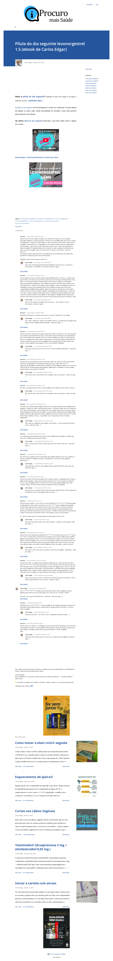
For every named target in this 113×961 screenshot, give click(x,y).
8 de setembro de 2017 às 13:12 (43, 547)
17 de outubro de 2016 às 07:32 (43, 346)
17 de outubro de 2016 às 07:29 (36, 331)
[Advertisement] (45, 83)
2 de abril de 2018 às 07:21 (41, 612)
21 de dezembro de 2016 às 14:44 (36, 454)
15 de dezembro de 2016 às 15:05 (43, 421)
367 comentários (28, 873)
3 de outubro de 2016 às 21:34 (35, 236)
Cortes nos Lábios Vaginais (35, 811)
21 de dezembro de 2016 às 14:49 (43, 463)
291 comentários (28, 800)
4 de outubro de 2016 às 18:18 (42, 300)
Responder (24, 271)
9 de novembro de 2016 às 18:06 (43, 391)
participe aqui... (36, 100)
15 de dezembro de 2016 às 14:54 (36, 404)
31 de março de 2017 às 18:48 (42, 488)
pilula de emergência (90, 85)
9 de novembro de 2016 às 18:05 (43, 372)
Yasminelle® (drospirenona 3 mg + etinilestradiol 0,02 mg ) (41, 847)
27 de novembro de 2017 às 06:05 (43, 575)
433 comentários (28, 766)
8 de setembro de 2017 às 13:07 (36, 532)
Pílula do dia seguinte (91, 92)
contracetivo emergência (91, 81)
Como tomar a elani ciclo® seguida (41, 743)
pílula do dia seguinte (33, 96)
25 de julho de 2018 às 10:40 (42, 634)
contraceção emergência (91, 78)
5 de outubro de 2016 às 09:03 (35, 313)
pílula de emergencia (90, 88)
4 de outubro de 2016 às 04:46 (42, 262)
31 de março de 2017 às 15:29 (35, 477)
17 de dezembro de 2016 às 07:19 (36, 434)
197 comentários (28, 907)
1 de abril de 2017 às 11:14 (34, 501)
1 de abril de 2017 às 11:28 (41, 519)
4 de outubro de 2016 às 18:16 (35, 275)
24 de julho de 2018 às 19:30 (35, 623)
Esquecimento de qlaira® (34, 777)
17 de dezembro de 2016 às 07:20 (43, 441)
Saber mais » (66, 766)
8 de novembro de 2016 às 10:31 (36, 385)
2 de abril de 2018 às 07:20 (34, 603)
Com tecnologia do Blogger (57, 954)
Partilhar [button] (88, 69)
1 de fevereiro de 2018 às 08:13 (37, 588)
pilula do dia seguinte (91, 90)
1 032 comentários (29, 834)
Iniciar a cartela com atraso (35, 883)
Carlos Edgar (28, 262)
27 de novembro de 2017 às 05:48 (36, 560)
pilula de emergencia (90, 83)
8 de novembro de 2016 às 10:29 (36, 359)
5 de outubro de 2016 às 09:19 (42, 318)
